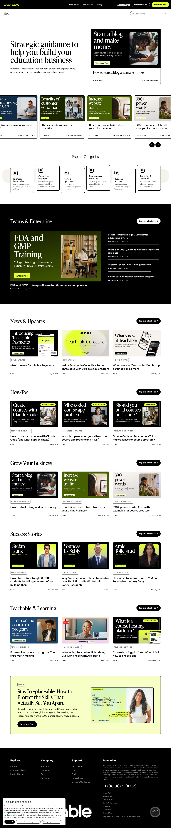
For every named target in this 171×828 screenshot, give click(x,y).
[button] (73, 4)
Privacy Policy (107, 793)
